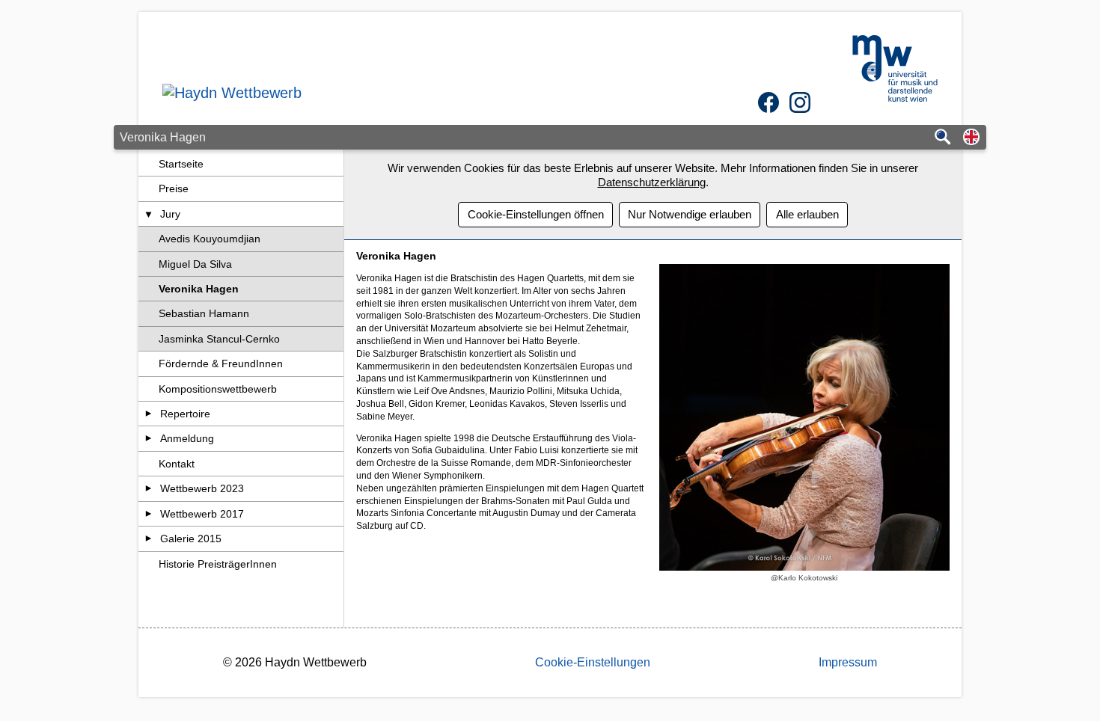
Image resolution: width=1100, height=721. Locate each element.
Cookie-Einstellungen (592, 662)
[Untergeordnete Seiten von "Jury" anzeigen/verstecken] (148, 214)
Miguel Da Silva (195, 264)
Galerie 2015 (190, 538)
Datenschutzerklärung (652, 182)
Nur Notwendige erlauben (689, 214)
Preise (174, 188)
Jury (170, 214)
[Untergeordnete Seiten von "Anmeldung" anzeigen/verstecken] (148, 438)
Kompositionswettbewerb (218, 389)
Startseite (181, 164)
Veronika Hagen (199, 289)
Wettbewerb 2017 (202, 514)
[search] (943, 138)
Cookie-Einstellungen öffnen (536, 214)
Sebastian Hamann (204, 313)
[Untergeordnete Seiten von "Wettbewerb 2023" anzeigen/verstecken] (148, 488)
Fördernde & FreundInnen (221, 363)
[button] (971, 138)
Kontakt (177, 464)
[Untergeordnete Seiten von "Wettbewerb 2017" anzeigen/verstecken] (148, 514)
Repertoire (185, 414)
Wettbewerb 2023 (202, 488)
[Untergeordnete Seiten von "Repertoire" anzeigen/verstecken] (148, 414)
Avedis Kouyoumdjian (209, 239)
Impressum (848, 662)
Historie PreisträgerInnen (218, 564)
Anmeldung (187, 438)
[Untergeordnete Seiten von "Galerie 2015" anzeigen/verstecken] (148, 538)
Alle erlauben (807, 214)
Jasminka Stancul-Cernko (219, 339)
